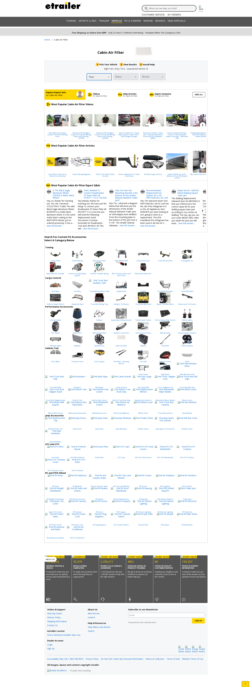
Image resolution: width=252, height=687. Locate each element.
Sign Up (50, 648)
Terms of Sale (173, 658)
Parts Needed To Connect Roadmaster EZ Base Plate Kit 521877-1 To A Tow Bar (95, 194)
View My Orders (54, 613)
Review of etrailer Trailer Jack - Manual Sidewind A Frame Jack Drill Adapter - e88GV (153, 135)
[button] (203, 125)
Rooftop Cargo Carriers (153, 174)
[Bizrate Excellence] (57, 670)
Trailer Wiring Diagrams (81, 174)
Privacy (130, 622)
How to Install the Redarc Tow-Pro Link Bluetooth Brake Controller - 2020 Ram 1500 (177, 135)
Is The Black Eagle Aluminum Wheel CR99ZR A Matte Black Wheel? (63, 194)
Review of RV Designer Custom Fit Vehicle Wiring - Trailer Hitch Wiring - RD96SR (105, 135)
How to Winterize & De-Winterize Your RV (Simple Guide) (177, 176)
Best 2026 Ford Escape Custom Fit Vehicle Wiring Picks (57, 134)
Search (91, 631)
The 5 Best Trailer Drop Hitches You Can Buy (57, 175)
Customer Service (153, 14)
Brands (160, 21)
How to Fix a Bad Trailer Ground (105, 175)
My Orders (174, 14)
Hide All (199, 95)
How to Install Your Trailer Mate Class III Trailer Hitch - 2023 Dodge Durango (129, 134)
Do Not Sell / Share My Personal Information (122, 658)
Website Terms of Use (192, 658)
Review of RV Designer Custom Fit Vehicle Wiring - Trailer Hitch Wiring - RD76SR (81, 135)
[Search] (146, 8)
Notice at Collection (155, 658)
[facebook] (181, 649)
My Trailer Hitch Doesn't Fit (200, 174)
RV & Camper (132, 21)
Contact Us (52, 625)
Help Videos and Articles (99, 627)
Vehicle (117, 21)
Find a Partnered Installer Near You (63, 635)
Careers (91, 617)
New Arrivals (177, 21)
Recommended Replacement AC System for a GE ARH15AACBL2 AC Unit (157, 194)
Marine (148, 21)
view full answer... (55, 225)
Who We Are (94, 613)
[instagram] (195, 649)
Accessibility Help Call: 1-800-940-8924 (65, 658)
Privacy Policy (92, 658)
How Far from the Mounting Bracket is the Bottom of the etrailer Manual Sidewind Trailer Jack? (126, 195)
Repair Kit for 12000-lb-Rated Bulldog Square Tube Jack (188, 193)
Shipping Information (57, 621)
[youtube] (202, 649)
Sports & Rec (88, 21)
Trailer (104, 21)
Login (49, 644)
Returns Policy (54, 617)
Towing (71, 21)
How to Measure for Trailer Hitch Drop (129, 175)
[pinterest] (188, 649)
